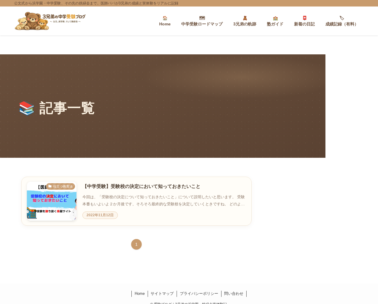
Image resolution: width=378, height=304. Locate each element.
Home (140, 293)
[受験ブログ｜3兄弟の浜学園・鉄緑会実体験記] (50, 21)
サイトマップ (162, 293)
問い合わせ (233, 293)
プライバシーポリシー (199, 293)
